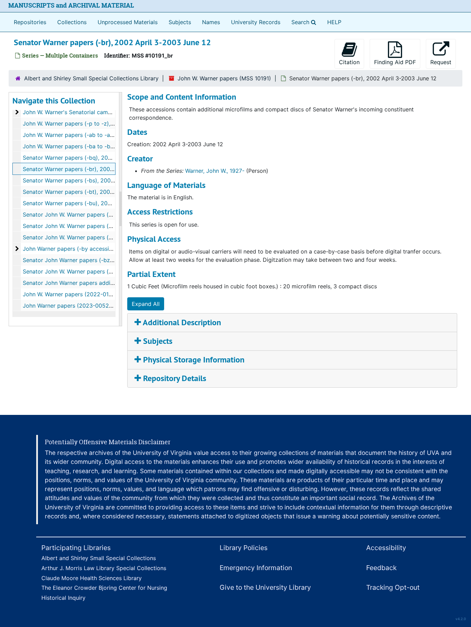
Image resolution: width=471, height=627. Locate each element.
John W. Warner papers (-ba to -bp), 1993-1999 (85, 146)
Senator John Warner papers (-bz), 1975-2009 (83, 260)
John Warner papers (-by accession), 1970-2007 (86, 248)
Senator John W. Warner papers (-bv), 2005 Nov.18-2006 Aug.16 (106, 214)
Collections (72, 22)
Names (211, 22)
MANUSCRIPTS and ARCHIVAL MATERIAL (71, 5)
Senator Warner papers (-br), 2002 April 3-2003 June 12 (96, 169)
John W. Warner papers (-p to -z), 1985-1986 (81, 123)
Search (305, 22)
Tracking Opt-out (393, 587)
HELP (334, 22)
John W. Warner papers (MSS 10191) (224, 78)
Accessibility (386, 548)
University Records (255, 22)
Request (440, 62)
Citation (349, 62)
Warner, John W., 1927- (214, 170)
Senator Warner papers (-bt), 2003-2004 (76, 191)
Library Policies (244, 548)
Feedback (381, 568)
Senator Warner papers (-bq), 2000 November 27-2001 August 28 (109, 157)
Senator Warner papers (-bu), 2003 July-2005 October (94, 203)
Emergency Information (256, 568)
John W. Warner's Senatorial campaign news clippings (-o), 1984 (106, 112)
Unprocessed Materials (128, 22)
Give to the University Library (265, 587)
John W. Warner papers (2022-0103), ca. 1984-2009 (91, 294)
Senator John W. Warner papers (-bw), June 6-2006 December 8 (107, 225)
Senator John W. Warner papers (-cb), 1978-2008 (87, 271)
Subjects (180, 22)
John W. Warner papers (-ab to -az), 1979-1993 (84, 134)
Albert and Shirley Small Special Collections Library (91, 78)
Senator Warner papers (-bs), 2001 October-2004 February (99, 180)
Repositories (30, 22)
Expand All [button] (146, 303)
